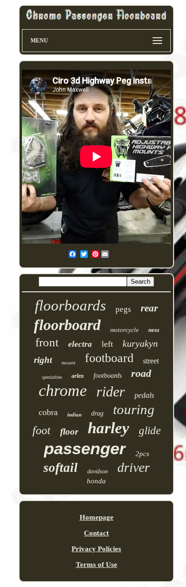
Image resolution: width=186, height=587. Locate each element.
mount (68, 362)
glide (150, 431)
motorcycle (124, 329)
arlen (78, 376)
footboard (109, 358)
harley (108, 428)
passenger (85, 448)
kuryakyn (140, 343)
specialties (52, 377)
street (151, 361)
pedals (144, 395)
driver (133, 467)
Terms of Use (96, 564)
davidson (97, 471)
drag (97, 413)
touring (134, 409)
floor (69, 432)
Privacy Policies (96, 549)
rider (110, 391)
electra (80, 344)
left (107, 344)
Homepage (97, 517)
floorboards (70, 305)
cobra (48, 412)
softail (60, 467)
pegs (123, 309)
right (43, 360)
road (141, 373)
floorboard (67, 324)
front (47, 342)
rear (149, 308)
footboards (107, 375)
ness (153, 329)
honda (96, 481)
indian (74, 414)
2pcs (142, 454)
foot (41, 430)
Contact (96, 533)
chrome (63, 390)
